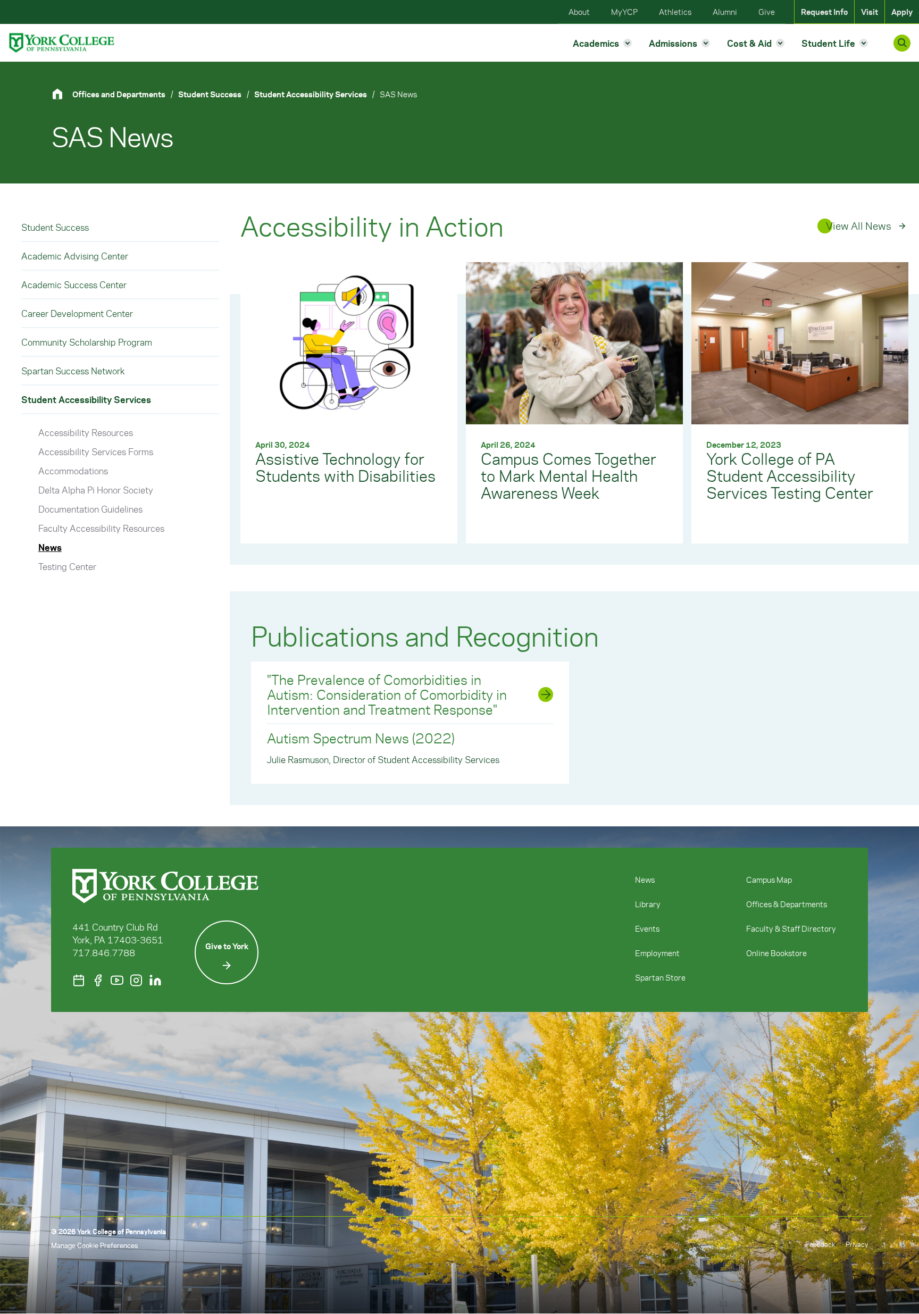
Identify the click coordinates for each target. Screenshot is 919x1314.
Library (648, 904)
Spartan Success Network (73, 370)
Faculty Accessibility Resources (101, 528)
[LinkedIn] (155, 980)
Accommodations (73, 470)
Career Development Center (77, 313)
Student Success (209, 94)
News (50, 547)
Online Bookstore (776, 953)
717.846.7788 (103, 952)
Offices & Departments (786, 904)
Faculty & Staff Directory (791, 928)
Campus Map (769, 879)
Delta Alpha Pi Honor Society (95, 490)
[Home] (61, 94)
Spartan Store (660, 977)
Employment (657, 953)
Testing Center (67, 566)
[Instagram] (136, 980)
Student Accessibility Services (310, 94)
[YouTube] (117, 980)
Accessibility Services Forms (95, 451)
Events (647, 928)
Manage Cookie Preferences (94, 1245)
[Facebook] (97, 980)
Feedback (820, 1244)
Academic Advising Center (74, 256)
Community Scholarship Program (86, 342)
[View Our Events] (78, 980)
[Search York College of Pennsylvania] (901, 43)
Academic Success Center (74, 284)
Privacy (857, 1244)
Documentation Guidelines (90, 509)
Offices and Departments (118, 94)
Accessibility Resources (85, 432)
